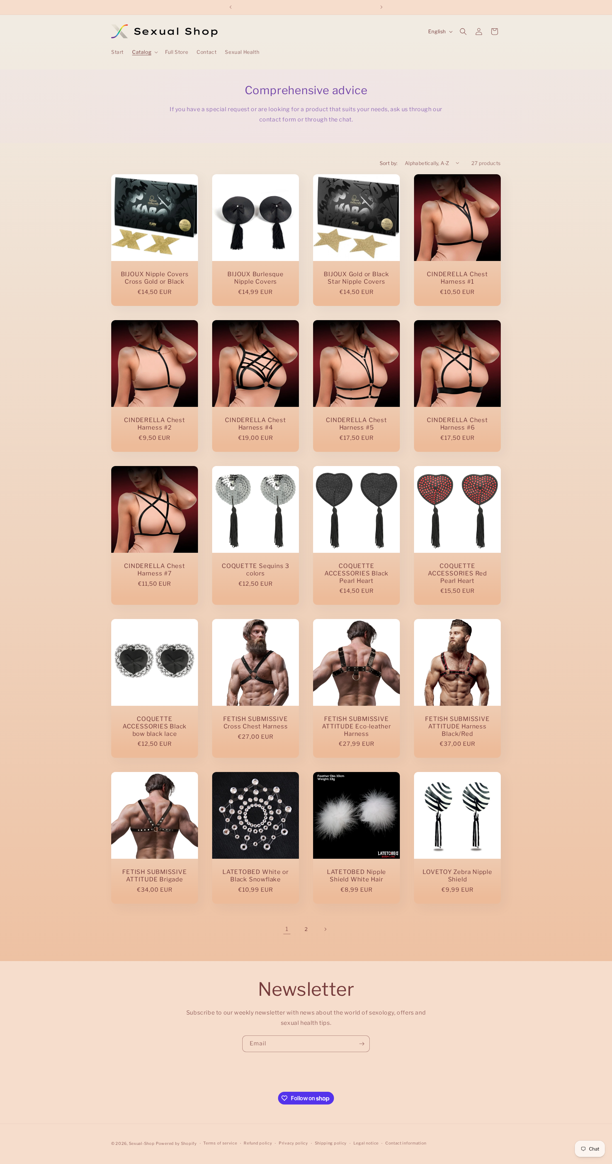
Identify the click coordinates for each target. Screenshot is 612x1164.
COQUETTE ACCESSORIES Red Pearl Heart (457, 573)
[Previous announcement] (230, 7)
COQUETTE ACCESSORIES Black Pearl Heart (356, 573)
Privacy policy (293, 1143)
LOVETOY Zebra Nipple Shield (457, 875)
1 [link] (286, 929)
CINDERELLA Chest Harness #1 (457, 278)
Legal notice (366, 1143)
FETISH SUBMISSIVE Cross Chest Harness (255, 722)
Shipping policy (331, 1143)
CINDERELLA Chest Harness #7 (154, 569)
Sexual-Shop (142, 1143)
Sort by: (389, 163)
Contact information (405, 1143)
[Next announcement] (381, 7)
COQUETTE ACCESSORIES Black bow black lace (155, 726)
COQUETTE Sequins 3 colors (255, 569)
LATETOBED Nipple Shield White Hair (356, 875)
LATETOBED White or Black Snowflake (255, 875)
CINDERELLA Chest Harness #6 (457, 423)
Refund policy (258, 1143)
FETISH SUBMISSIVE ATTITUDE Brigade (154, 875)
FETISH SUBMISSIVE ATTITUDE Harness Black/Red (457, 726)
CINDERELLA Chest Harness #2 (154, 423)
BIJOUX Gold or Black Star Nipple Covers (356, 278)
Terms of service (220, 1143)
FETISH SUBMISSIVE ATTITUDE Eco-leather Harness (356, 726)
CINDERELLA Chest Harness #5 (356, 423)
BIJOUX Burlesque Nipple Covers (255, 278)
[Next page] (325, 929)
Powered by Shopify (176, 1143)
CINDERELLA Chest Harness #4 (255, 423)
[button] (144, 52)
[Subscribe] (361, 1043)
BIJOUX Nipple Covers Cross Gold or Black (155, 278)
